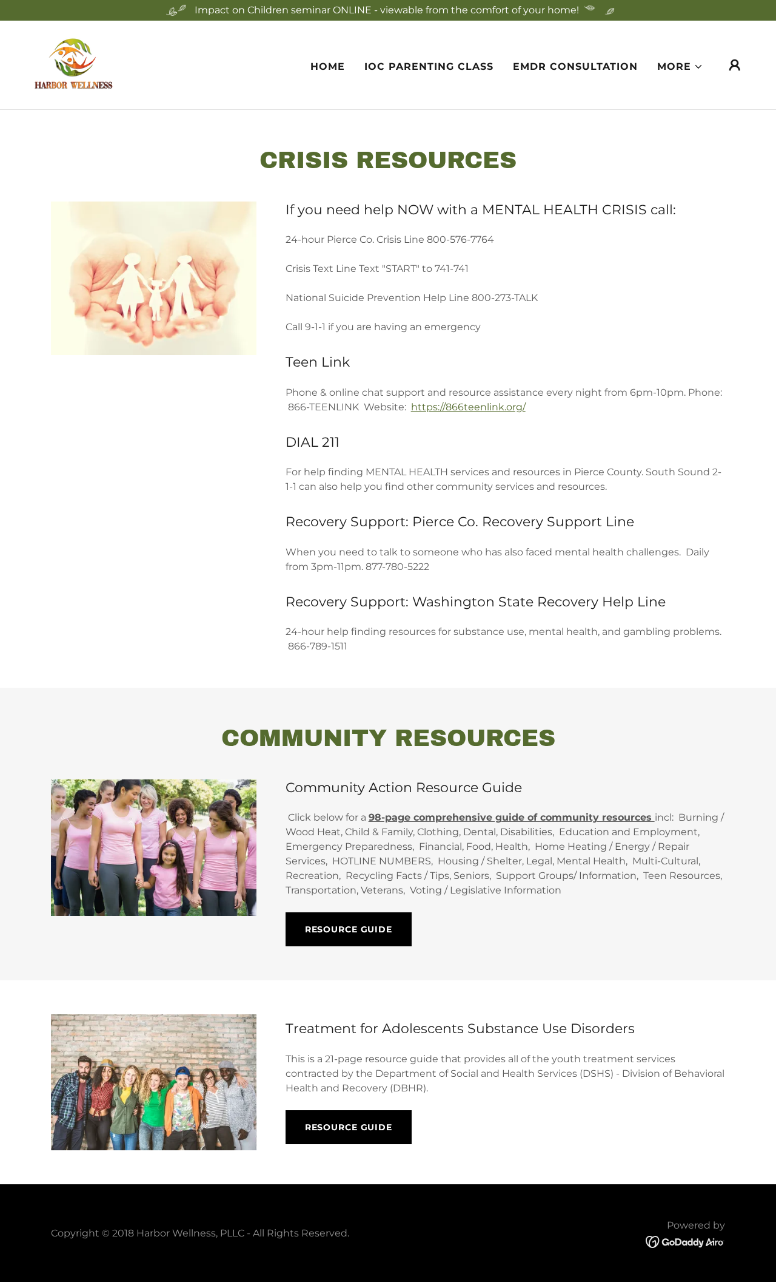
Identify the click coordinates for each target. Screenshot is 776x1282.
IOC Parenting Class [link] (428, 66)
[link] (73, 64)
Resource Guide (348, 929)
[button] (680, 66)
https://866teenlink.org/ (468, 407)
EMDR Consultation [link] (575, 66)
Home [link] (327, 66)
